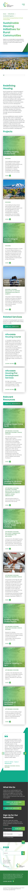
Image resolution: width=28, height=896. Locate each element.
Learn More (9, 363)
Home (4, 14)
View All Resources (12, 403)
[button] (25, 753)
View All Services (12, 326)
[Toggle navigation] (23, 5)
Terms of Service (11, 888)
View (7, 175)
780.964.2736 (6, 866)
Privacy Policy (10, 837)
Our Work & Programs (8, 16)
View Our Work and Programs (14, 803)
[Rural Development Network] (8, 4)
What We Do (11, 14)
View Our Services (12, 808)
